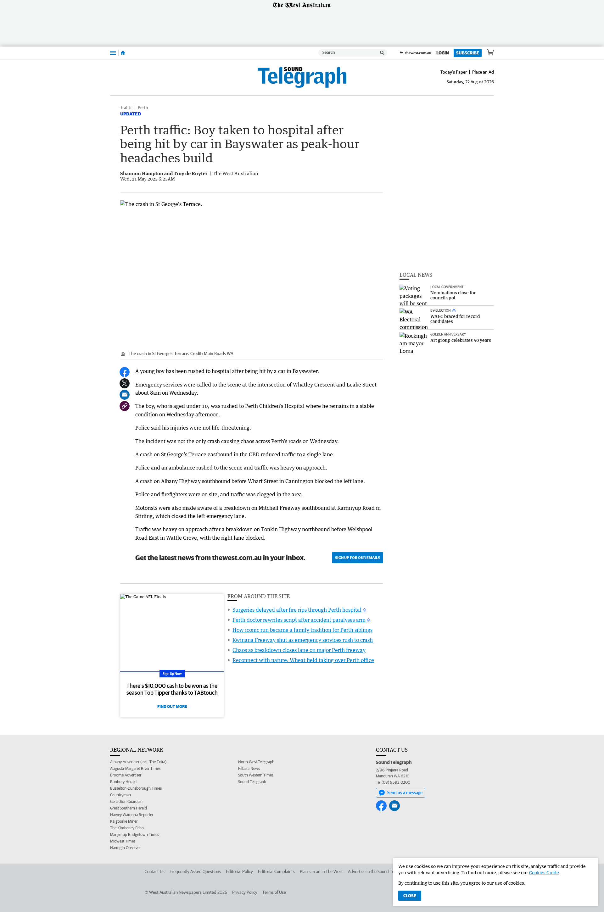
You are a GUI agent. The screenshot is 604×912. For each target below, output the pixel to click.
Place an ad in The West (321, 871)
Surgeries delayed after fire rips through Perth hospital (296, 610)
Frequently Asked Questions (195, 871)
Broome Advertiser (125, 775)
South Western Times (255, 775)
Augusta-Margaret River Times (135, 768)
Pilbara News (249, 768)
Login (442, 52)
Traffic (125, 107)
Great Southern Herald (128, 808)
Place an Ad (483, 72)
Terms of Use (274, 892)
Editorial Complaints (276, 871)
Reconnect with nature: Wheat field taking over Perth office (303, 660)
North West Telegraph (256, 761)
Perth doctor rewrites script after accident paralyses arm (299, 620)
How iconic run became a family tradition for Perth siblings (302, 630)
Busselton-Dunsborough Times (136, 788)
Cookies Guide (544, 872)
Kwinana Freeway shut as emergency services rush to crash (302, 640)
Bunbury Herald (123, 781)
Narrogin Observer (125, 847)
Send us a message (404, 792)
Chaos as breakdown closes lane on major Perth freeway (299, 650)
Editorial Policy (239, 871)
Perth (143, 107)
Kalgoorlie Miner (123, 821)
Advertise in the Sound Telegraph (378, 871)
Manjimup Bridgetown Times (134, 834)
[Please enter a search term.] (382, 53)
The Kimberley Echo (127, 828)
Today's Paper (453, 72)
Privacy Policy (244, 892)
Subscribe (467, 52)
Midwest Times (122, 841)
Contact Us (155, 871)
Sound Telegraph (252, 781)
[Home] (122, 53)
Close (409, 895)
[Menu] (113, 53)
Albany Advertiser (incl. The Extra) (138, 761)
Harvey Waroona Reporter (131, 814)
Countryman (120, 794)
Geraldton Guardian (126, 801)
